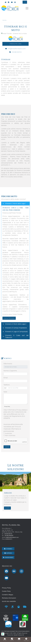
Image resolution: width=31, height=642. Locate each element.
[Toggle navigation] (27, 8)
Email (6, 377)
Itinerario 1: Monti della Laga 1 (15, 203)
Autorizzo (8, 433)
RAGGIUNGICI (9, 557)
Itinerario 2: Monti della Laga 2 (15, 324)
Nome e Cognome (10, 370)
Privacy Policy (7, 406)
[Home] (10, 8)
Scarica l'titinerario (9, 318)
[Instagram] (22, 571)
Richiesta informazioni (9, 598)
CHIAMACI (9, 549)
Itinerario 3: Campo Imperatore (16, 328)
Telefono (7, 385)
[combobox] (5, 388)
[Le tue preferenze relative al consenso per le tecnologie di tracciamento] (2, 634)
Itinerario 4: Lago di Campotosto (16, 331)
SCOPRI (7, 508)
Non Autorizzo (10, 435)
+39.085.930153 (8, 2)
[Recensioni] (14, 571)
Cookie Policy (6, 591)
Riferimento (8, 363)
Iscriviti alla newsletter (9, 601)
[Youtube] (7, 578)
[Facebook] (7, 571)
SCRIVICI (9, 553)
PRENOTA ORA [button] (15, 44)
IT (24, 2)
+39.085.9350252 (8, 535)
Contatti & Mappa (7, 595)
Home (5, 2)
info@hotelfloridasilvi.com (11, 2)
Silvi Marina (14, 2)
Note (5, 392)
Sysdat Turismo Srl (19, 635)
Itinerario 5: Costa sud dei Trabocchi (17, 336)
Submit (7, 447)
